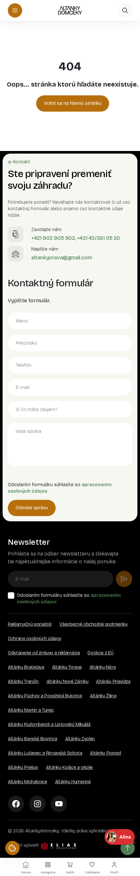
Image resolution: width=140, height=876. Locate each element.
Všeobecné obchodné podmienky (93, 624)
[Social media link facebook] (16, 804)
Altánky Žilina (103, 696)
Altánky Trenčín (23, 681)
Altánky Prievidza (113, 681)
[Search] (125, 10)
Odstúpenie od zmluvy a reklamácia (44, 653)
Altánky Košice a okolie (69, 767)
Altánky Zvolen (80, 739)
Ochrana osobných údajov (34, 638)
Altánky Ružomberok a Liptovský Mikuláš (49, 724)
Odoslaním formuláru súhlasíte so (69, 599)
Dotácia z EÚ (100, 653)
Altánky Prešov (23, 767)
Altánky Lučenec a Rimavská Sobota (45, 753)
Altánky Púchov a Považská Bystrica (45, 696)
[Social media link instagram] (37, 804)
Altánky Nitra (103, 667)
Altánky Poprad (105, 753)
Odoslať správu (32, 508)
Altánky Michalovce (27, 782)
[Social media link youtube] (59, 804)
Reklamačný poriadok (29, 624)
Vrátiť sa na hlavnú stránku (72, 103)
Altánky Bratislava (26, 667)
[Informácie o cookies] (12, 848)
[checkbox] (11, 595)
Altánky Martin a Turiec (31, 710)
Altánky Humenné (73, 782)
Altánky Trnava (67, 667)
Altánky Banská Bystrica (32, 739)
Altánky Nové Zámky (68, 681)
